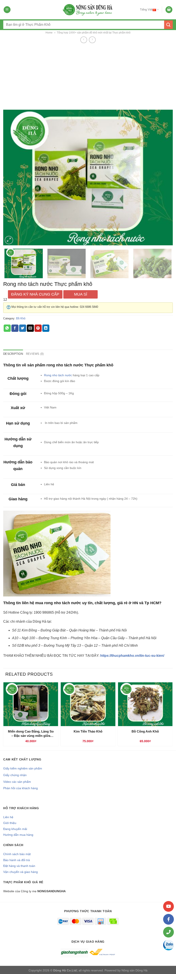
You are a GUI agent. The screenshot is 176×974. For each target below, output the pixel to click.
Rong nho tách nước (58, 375)
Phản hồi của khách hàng (20, 788)
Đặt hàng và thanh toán (19, 866)
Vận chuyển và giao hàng (20, 872)
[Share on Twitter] (22, 328)
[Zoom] (9, 240)
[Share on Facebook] (14, 328)
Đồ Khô (20, 318)
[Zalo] (168, 945)
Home (49, 32)
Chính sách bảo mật (17, 854)
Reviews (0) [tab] (35, 353)
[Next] (164, 177)
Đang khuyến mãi (15, 829)
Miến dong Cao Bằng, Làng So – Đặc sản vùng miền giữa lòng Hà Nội (31, 733)
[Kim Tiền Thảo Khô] (88, 704)
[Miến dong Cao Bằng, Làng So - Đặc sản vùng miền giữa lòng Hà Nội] (30, 704)
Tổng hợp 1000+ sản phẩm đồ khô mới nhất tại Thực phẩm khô (93, 32)
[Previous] (12, 177)
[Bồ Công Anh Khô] (145, 704)
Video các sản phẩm (17, 781)
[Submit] (168, 24)
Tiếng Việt (146, 9)
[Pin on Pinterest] (38, 328)
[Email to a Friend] (30, 328)
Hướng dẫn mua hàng (18, 834)
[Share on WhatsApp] (7, 328)
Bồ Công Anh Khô (145, 731)
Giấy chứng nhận (15, 775)
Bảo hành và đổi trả (16, 860)
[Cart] (168, 9)
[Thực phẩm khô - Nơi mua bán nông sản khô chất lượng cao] (88, 9)
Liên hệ (8, 817)
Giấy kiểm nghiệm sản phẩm (22, 768)
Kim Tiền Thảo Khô (88, 731)
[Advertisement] (88, 76)
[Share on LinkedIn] (45, 328)
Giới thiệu (9, 823)
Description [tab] (13, 353)
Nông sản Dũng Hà (134, 970)
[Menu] (7, 9)
